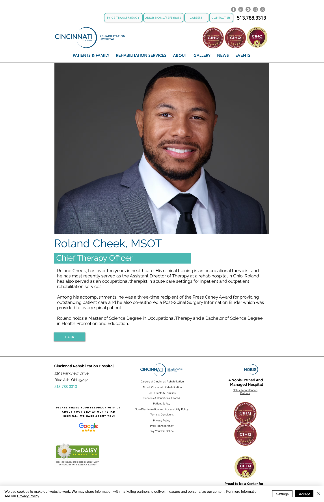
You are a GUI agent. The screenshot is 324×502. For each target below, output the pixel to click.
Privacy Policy (28, 495)
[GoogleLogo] (248, 9)
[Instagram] (255, 9)
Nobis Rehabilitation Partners (245, 392)
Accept (304, 493)
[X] (262, 9)
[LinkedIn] (240, 9)
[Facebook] (233, 9)
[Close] (318, 493)
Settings (282, 493)
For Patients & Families (162, 393)
